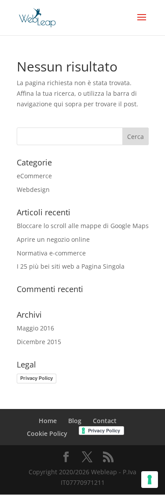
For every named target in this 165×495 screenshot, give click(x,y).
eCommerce (34, 176)
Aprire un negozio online (53, 239)
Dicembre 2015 (39, 342)
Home (48, 420)
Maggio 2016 (35, 328)
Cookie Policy (47, 433)
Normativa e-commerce (51, 253)
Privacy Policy (36, 378)
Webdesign (33, 189)
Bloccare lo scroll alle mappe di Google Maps (83, 225)
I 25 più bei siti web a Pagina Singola (71, 266)
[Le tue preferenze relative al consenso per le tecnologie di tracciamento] (149, 479)
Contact (105, 420)
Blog (74, 420)
